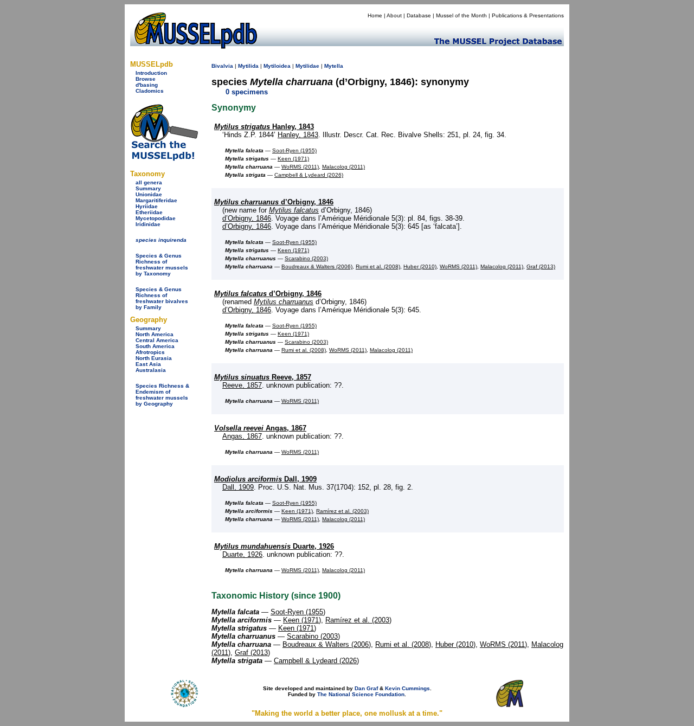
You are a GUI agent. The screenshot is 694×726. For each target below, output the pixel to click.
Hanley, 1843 (264, 127)
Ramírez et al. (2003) (342, 511)
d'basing (147, 85)
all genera (149, 182)
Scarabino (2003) (306, 258)
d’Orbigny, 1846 (273, 202)
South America (155, 346)
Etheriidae (149, 212)
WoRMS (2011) (300, 167)
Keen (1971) (293, 159)
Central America (157, 340)
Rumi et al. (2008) (378, 266)
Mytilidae (307, 66)
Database (419, 15)
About (394, 15)
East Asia (148, 364)
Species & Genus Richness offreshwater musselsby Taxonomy (162, 265)
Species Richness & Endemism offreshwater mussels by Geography (162, 395)
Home (375, 15)
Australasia (151, 370)
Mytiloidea (277, 66)
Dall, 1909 (265, 479)
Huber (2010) (419, 266)
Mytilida (248, 66)
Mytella (333, 66)
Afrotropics (150, 352)
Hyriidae (147, 206)
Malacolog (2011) (343, 167)
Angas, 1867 (260, 428)
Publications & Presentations (528, 15)
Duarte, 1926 (274, 546)
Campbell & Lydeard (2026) (308, 175)
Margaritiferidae (156, 200)
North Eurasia (154, 358)
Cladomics (150, 91)
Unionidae (149, 194)
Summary (148, 188)
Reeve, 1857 (262, 377)
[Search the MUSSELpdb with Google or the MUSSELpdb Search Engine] (164, 158)
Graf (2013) (540, 266)
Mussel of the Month (461, 15)
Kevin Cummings (407, 688)
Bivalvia (222, 66)
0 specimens (247, 92)
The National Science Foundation (360, 694)
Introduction (151, 73)
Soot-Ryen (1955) (294, 150)
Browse (146, 79)
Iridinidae (148, 224)
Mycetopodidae (156, 218)
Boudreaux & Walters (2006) (316, 266)
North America (155, 334)
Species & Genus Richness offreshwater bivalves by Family (162, 298)
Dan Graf (366, 688)
